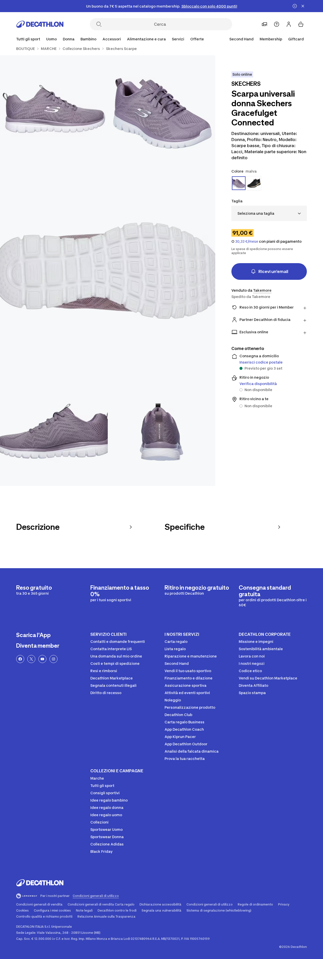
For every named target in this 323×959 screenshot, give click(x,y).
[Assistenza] (277, 24)
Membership (271, 39)
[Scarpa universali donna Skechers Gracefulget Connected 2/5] (54, 109)
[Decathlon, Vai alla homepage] (40, 24)
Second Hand (241, 39)
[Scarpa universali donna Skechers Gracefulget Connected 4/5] (54, 432)
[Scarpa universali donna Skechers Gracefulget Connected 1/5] (162, 109)
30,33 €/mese (246, 241)
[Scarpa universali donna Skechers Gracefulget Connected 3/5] (107, 270)
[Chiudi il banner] (303, 6)
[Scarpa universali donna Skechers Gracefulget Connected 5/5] (162, 432)
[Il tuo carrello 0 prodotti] (301, 24)
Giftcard (296, 39)
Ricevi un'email (273, 271)
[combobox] (269, 213)
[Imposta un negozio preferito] (264, 24)
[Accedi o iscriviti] (289, 24)
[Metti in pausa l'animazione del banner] (295, 6)
